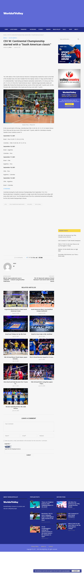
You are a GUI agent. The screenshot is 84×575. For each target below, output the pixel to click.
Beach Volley (56, 29)
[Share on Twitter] (31, 257)
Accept (76, 571)
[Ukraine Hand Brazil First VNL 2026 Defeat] (15, 396)
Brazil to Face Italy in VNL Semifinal (41, 334)
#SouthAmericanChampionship (17, 204)
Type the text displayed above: (13, 449)
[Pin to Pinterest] (33, 257)
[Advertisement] (55, 13)
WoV (10, 47)
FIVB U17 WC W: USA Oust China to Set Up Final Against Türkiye (68, 244)
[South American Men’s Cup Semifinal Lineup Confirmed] (42, 299)
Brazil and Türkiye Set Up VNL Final (15, 334)
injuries (48, 29)
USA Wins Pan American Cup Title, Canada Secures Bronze (67, 236)
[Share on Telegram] (40, 257)
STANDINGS (6, 188)
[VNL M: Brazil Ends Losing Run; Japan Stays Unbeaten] (42, 371)
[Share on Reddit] (36, 257)
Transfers (23, 29)
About (76, 29)
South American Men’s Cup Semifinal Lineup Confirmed (42, 310)
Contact (51, 546)
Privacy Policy (34, 546)
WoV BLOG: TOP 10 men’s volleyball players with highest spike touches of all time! (48, 517)
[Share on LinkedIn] (34, 257)
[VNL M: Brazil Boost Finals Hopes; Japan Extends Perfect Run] (15, 347)
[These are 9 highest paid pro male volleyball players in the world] (35, 504)
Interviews (33, 29)
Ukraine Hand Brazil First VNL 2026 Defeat (16, 407)
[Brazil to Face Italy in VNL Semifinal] (42, 324)
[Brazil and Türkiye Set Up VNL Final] (15, 324)
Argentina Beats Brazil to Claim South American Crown (16, 310)
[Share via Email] (41, 257)
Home (6, 29)
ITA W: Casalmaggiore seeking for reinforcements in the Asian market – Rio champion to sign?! (47, 531)
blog (64, 29)
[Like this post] (28, 257)
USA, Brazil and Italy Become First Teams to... (16, 382)
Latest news (13, 29)
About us (43, 546)
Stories (40, 29)
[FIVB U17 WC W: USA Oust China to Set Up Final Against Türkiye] (62, 526)
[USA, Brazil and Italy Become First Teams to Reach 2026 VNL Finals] (15, 371)
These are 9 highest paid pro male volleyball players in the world (47, 504)
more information (66, 571)
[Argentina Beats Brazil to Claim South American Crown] (15, 299)
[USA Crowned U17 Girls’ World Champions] (62, 516)
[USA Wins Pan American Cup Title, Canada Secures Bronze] (62, 504)
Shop (70, 29)
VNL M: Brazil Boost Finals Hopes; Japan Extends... (15, 358)
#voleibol (29, 204)
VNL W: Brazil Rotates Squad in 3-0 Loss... (42, 357)
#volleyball (38, 204)
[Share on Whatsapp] (38, 257)
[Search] (80, 34)
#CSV (6, 204)
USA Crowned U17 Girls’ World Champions (69, 240)
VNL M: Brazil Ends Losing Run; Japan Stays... (42, 382)
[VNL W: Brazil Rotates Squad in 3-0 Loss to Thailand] (42, 347)
